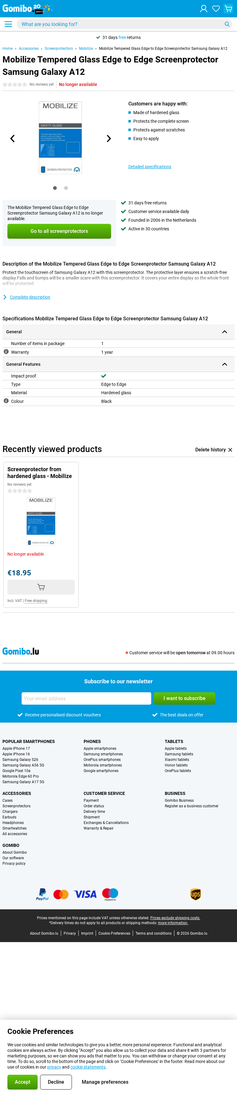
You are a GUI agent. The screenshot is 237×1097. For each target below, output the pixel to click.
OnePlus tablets (178, 771)
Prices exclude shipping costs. (175, 918)
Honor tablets (176, 765)
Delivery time (94, 811)
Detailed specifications (149, 166)
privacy (54, 1067)
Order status (94, 806)
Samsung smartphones (103, 754)
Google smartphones (101, 771)
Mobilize (86, 48)
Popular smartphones (28, 741)
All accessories (14, 834)
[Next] (108, 138)
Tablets (174, 741)
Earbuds (9, 817)
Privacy (70, 933)
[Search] (227, 24)
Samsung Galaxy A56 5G (23, 765)
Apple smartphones (100, 748)
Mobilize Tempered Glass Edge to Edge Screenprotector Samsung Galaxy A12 (163, 48)
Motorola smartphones (103, 765)
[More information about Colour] (6, 400)
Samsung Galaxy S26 (20, 760)
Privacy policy (14, 863)
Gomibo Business (179, 800)
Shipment (92, 817)
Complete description (30, 297)
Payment (91, 800)
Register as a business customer (191, 806)
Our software (13, 858)
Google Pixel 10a (16, 771)
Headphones (13, 823)
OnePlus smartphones (102, 760)
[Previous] (12, 138)
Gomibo (10, 845)
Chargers (10, 811)
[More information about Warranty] (6, 351)
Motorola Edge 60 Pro (20, 776)
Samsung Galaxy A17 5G (23, 782)
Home (7, 48)
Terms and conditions (153, 933)
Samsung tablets (179, 754)
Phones (92, 741)
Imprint (87, 933)
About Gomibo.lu (44, 933)
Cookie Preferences (114, 933)
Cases (7, 800)
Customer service (104, 793)
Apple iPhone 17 (16, 748)
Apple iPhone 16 (16, 754)
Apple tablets (176, 748)
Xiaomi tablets (177, 760)
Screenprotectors (59, 48)
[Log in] (204, 8)
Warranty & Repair (99, 828)
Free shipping (36, 601)
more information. (173, 923)
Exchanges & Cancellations (106, 823)
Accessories (29, 48)
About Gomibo (14, 852)
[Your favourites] (216, 8)
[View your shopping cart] (228, 8)
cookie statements (88, 1067)
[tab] (55, 188)
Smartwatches (14, 828)
